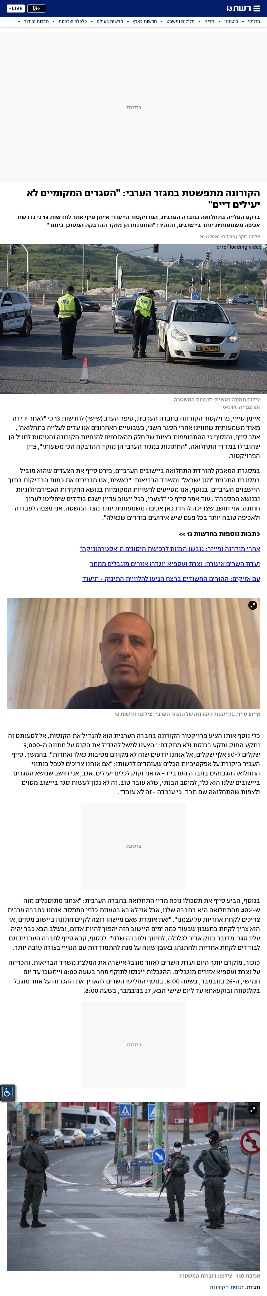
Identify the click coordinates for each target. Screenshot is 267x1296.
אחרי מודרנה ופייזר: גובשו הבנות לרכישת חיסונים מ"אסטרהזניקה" (170, 549)
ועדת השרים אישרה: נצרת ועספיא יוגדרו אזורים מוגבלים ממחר (175, 564)
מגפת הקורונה (226, 1287)
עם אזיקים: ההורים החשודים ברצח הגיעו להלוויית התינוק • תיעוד (171, 579)
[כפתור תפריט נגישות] (7, 1092)
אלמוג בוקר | (247, 237)
